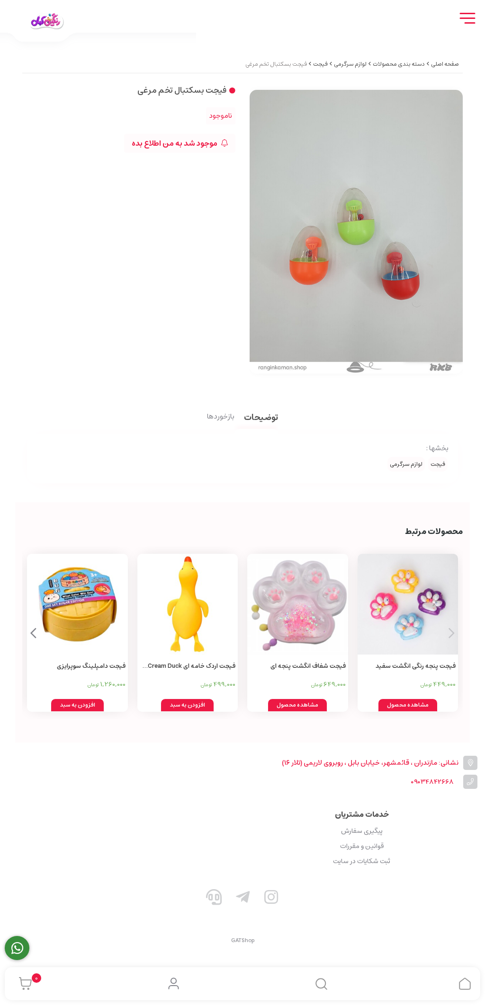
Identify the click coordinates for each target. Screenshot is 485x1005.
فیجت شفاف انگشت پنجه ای (308, 666)
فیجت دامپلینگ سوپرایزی (91, 666)
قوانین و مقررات (362, 846)
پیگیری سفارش (362, 831)
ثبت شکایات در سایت (361, 861)
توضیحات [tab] (261, 418)
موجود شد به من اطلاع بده (175, 143)
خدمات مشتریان (362, 814)
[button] (33, 632)
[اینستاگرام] (271, 899)
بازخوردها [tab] (220, 417)
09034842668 (432, 782)
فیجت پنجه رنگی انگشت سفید (416, 666)
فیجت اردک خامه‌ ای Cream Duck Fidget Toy (191, 667)
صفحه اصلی (445, 64)
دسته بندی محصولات (399, 64)
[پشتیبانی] (214, 899)
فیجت (320, 64)
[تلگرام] (242, 899)
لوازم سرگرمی (350, 64)
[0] (23, 983)
